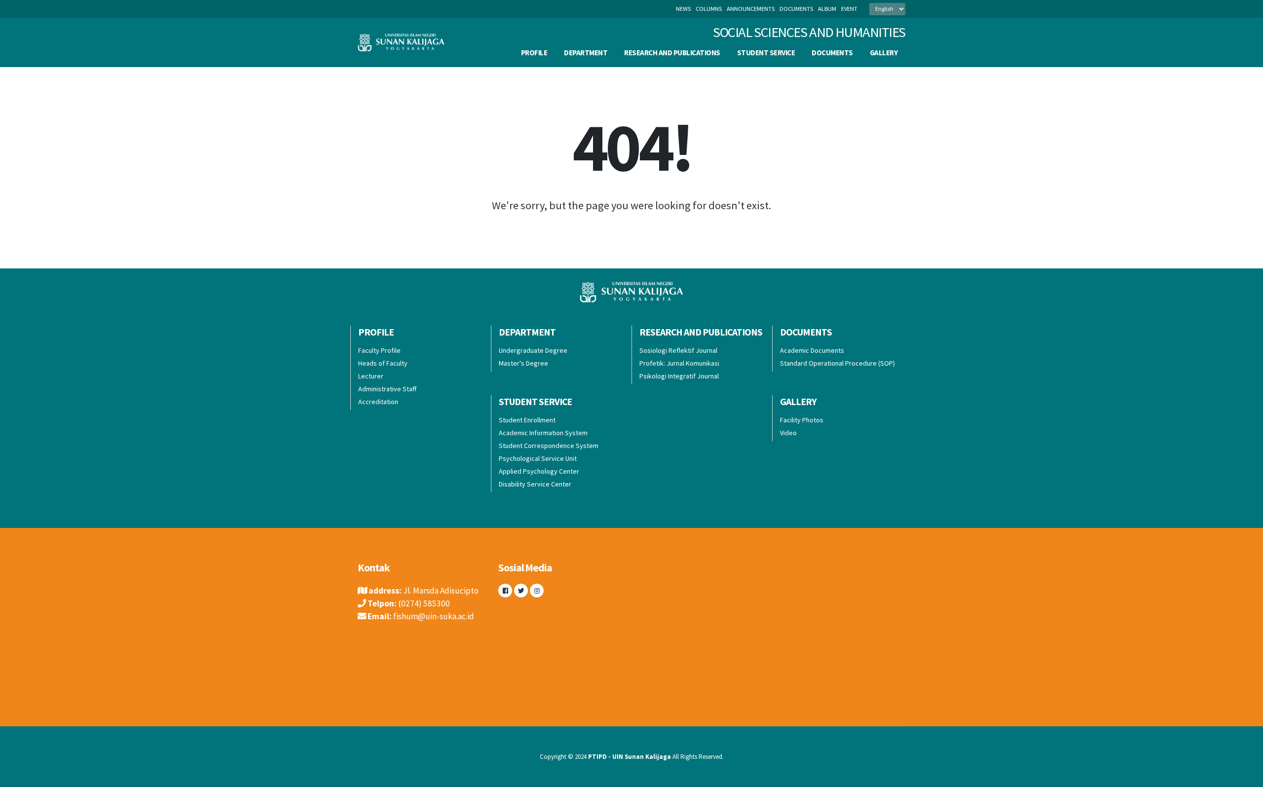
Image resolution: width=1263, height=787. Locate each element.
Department (585, 52)
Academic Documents (812, 350)
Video (788, 432)
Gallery (884, 52)
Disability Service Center (535, 484)
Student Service (766, 52)
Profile (534, 52)
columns (709, 8)
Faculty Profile (379, 350)
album (827, 8)
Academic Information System (543, 432)
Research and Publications (672, 52)
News (683, 8)
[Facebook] (505, 591)
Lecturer (370, 376)
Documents (832, 52)
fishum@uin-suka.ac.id (433, 616)
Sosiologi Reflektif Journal (678, 350)
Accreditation (378, 401)
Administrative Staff (387, 388)
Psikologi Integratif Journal (679, 376)
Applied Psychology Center (539, 471)
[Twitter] (521, 591)
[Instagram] (537, 591)
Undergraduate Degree (533, 350)
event (849, 8)
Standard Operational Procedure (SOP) (837, 363)
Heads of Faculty (383, 363)
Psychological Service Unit (538, 458)
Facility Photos (801, 419)
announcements (751, 8)
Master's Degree (523, 363)
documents (796, 8)
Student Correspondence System (548, 445)
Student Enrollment (527, 419)
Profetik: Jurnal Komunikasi (679, 363)
